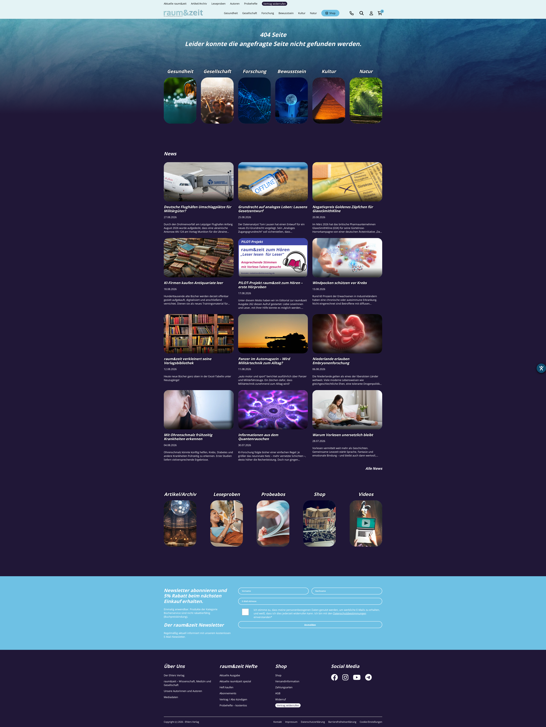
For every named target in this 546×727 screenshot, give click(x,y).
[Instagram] (345, 677)
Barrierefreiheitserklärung (342, 721)
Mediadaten (171, 697)
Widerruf (280, 699)
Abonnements (228, 693)
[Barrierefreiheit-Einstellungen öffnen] (541, 368)
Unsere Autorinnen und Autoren (183, 691)
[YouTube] (357, 677)
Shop (278, 675)
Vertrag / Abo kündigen (233, 699)
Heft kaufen (226, 687)
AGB (277, 693)
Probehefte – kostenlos (233, 705)
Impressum (291, 721)
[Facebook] (334, 677)
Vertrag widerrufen (288, 705)
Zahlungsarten (283, 687)
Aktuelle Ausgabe (230, 675)
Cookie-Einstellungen (371, 721)
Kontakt (277, 721)
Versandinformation (287, 681)
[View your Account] (371, 13)
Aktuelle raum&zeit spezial (235, 681)
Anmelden (310, 624)
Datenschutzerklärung (313, 721)
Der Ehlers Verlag (174, 675)
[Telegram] (368, 677)
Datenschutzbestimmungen (349, 613)
